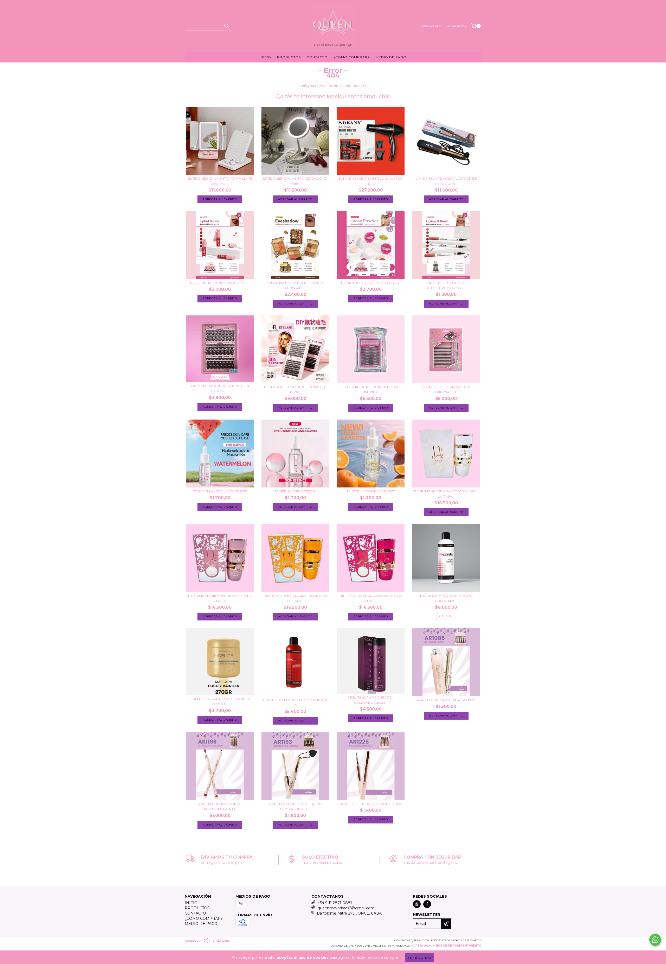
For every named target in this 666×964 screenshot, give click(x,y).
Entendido (419, 958)
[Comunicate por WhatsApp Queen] (655, 940)
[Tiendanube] (207, 942)
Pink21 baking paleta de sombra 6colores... (295, 285)
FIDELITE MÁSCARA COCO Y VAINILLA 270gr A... (220, 701)
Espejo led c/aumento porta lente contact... (220, 181)
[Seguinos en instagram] (417, 904)
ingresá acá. (421, 945)
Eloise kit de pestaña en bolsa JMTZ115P (370, 389)
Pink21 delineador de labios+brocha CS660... (446, 285)
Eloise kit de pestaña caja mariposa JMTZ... (446, 389)
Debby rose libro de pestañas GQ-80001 (295, 389)
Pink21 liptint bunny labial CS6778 (220, 283)
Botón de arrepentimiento (458, 945)
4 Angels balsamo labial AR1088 (446, 700)
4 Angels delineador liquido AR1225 (370, 804)
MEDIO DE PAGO (391, 57)
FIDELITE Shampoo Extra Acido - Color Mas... (446, 598)
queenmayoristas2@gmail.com (346, 908)
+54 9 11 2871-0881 (335, 902)
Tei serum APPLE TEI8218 (295, 491)
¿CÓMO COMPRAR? (352, 57)
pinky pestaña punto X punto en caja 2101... (220, 388)
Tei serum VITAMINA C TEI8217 (371, 491)
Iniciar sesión (456, 26)
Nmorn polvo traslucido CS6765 (370, 283)
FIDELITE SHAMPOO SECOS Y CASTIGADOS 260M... (371, 700)
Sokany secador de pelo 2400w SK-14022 (370, 181)
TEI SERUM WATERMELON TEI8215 (220, 491)
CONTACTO (317, 57)
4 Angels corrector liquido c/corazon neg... (295, 806)
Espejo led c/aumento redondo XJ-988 (295, 181)
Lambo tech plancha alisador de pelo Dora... (446, 181)
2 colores (219, 376)
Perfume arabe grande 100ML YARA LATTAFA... (446, 493)
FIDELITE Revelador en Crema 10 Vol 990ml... (295, 702)
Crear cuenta (431, 26)
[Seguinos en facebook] (427, 904)
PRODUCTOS (289, 57)
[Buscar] (226, 26)
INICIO (265, 57)
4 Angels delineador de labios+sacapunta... (220, 806)
